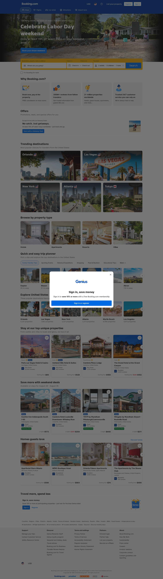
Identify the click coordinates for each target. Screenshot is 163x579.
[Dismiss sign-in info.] (111, 275)
